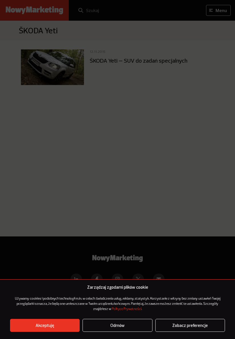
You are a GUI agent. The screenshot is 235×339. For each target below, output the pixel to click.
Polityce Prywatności (126, 309)
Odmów (117, 325)
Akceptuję (45, 325)
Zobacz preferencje (190, 325)
